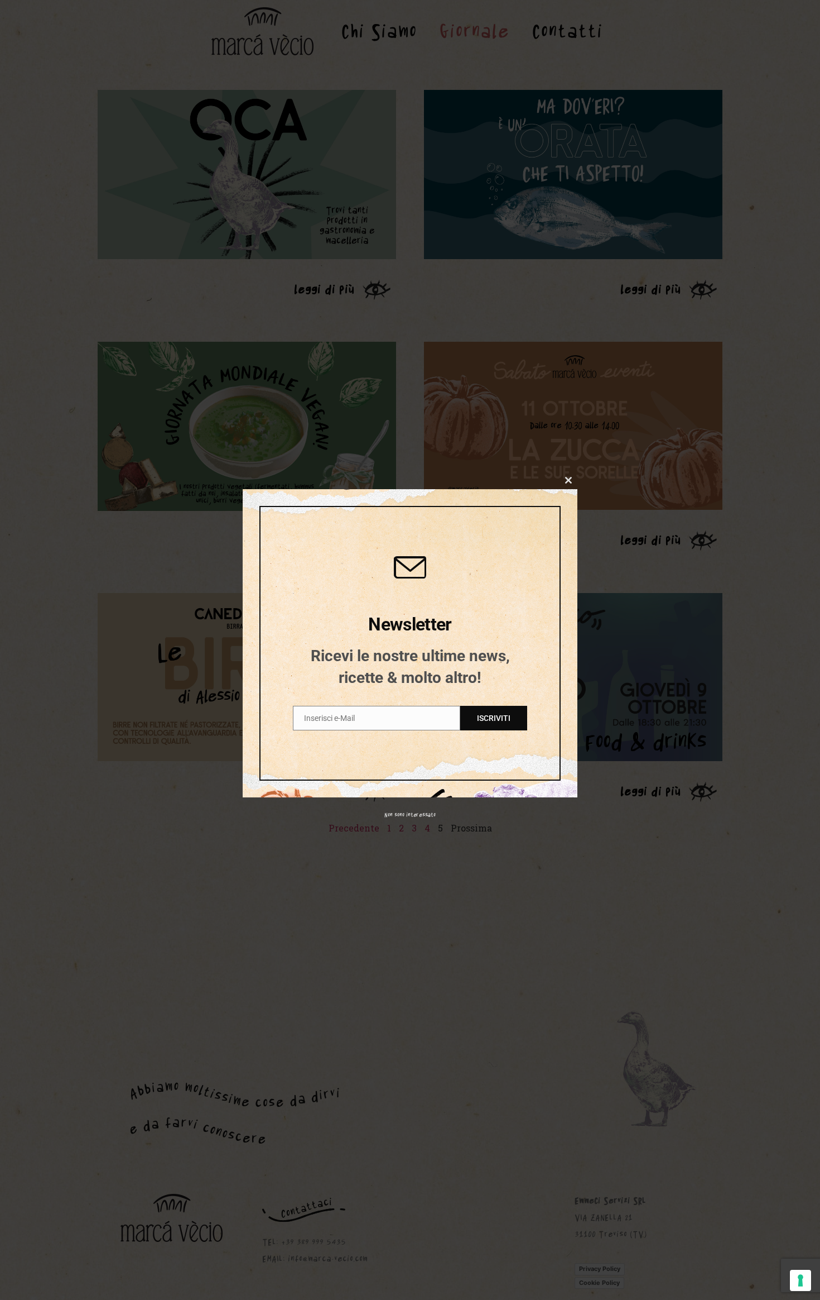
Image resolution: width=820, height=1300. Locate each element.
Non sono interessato (410, 814)
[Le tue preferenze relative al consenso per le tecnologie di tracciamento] (800, 1280)
